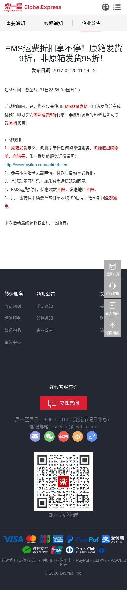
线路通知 (53, 23)
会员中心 (12, 342)
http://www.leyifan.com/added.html (36, 164)
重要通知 (15, 23)
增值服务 (12, 318)
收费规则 (12, 306)
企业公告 (91, 23)
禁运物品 (12, 330)
